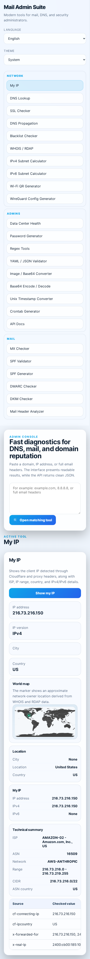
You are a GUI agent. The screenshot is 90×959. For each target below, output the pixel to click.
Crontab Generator (25, 311)
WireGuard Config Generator (32, 199)
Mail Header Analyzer (27, 411)
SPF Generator (21, 374)
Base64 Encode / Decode (30, 286)
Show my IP (45, 593)
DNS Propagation (24, 123)
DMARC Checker (23, 386)
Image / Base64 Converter (31, 274)
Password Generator (26, 236)
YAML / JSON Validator (28, 261)
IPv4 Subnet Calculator (28, 161)
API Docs (17, 324)
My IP (14, 85)
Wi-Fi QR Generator (25, 186)
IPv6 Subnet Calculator (28, 173)
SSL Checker (20, 111)
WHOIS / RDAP (21, 148)
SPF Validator (20, 361)
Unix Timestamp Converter (31, 299)
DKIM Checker (21, 399)
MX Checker (19, 348)
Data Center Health (25, 223)
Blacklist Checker (23, 136)
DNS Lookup (20, 98)
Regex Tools (20, 248)
